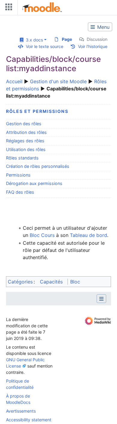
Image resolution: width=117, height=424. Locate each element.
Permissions (18, 174)
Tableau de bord (88, 235)
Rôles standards (22, 157)
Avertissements (21, 410)
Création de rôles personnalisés (37, 166)
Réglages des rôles (25, 140)
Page (67, 39)
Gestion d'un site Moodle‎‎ (58, 81)
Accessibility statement (28, 419)
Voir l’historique (92, 46)
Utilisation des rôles (26, 149)
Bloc (75, 282)
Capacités (51, 282)
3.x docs (33, 39)
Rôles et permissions (37, 111)
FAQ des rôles (20, 192)
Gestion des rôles (23, 123)
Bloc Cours (42, 235)
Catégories (20, 282)
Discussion (97, 39)
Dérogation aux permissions (34, 183)
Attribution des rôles (26, 132)
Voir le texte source (44, 46)
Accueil (14, 81)
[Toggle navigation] (7, 8)
